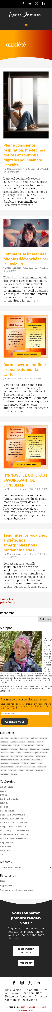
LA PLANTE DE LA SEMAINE (14, 822)
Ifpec (2, 881)
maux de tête (16, 756)
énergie (4, 774)
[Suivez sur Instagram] (30, 3)
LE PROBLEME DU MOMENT (14, 838)
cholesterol (6, 745)
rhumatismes (7, 767)
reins (40, 763)
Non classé (5, 846)
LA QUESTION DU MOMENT (14, 826)
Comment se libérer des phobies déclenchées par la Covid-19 (25, 258)
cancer (31, 742)
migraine (29, 756)
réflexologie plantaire (25, 767)
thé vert (12, 770)
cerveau (40, 742)
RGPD (38, 1007)
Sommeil (42, 767)
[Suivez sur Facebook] (23, 3)
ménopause (36, 760)
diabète (4, 749)
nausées (4, 763)
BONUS (3, 795)
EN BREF (38, 378)
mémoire (25, 760)
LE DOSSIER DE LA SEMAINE (14, 834)
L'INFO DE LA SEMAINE (11, 818)
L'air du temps (7, 810)
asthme (4, 742)
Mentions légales (28, 1007)
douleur (14, 749)
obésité (25, 763)
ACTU (3, 791)
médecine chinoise (9, 760)
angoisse (14, 738)
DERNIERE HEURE (9, 798)
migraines (40, 756)
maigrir (4, 756)
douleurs (23, 749)
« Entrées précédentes (15, 599)
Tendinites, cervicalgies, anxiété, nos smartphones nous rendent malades (25, 542)
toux (21, 770)
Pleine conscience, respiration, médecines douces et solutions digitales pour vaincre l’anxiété (24, 154)
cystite (40, 745)
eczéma (45, 749)
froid (19, 752)
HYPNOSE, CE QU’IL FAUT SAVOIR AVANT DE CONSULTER (25, 480)
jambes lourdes (41, 752)
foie (12, 752)
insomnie (28, 752)
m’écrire (34, 686)
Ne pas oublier (7, 842)
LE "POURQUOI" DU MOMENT (14, 830)
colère (16, 745)
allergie (4, 738)
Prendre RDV (26, 963)
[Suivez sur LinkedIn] (43, 3)
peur (33, 763)
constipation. (28, 745)
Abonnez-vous (15, 721)
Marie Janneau (14, 169)
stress (3, 770)
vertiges (29, 770)
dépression (34, 749)
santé (3, 854)
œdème (14, 774)
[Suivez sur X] (36, 3)
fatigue (4, 752)
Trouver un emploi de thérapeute (16, 890)
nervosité (15, 763)
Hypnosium (6, 885)
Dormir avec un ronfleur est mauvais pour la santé (24, 369)
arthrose (43, 738)
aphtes (34, 738)
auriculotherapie (18, 742)
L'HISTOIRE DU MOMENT (12, 814)
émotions (40, 770)
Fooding (4, 806)
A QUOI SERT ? (41, 489)
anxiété (24, 738)
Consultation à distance (26, 951)
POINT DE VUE (7, 850)
